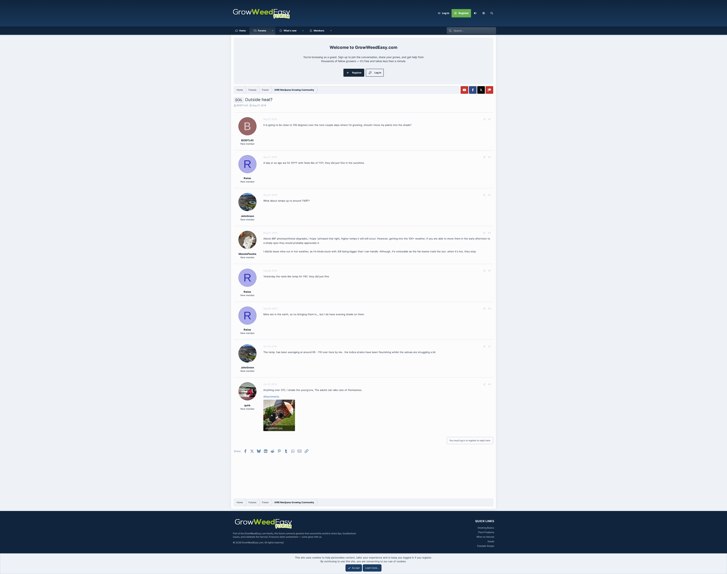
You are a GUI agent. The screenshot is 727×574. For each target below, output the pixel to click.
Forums (262, 30)
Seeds (491, 541)
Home (242, 30)
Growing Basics (486, 527)
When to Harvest (485, 536)
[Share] (484, 119)
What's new (290, 30)
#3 (489, 194)
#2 (489, 157)
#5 (489, 270)
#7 (489, 346)
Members (319, 30)
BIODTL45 (242, 105)
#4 (489, 232)
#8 (489, 384)
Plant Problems (486, 532)
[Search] (492, 13)
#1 (489, 119)
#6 (489, 308)
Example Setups (485, 545)
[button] (483, 13)
